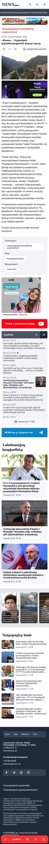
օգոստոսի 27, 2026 (26, 422)
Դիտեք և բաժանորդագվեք (20, 323)
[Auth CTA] (44, 4)
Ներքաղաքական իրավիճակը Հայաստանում (18, 30)
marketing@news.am (12, 764)
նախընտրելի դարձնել (36, 49)
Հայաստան (11, 269)
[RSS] (36, 334)
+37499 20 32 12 (10, 748)
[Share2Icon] (9, 49)
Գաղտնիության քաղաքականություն (20, 790)
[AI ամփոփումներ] (43, 334)
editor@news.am (10, 751)
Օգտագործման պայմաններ (16, 785)
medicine (25, 734)
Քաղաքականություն (15, 259)
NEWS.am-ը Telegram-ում (19, 432)
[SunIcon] (37, 4)
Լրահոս (16, 839)
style (16, 734)
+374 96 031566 (9, 761)
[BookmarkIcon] (15, 49)
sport (7, 734)
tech (35, 734)
